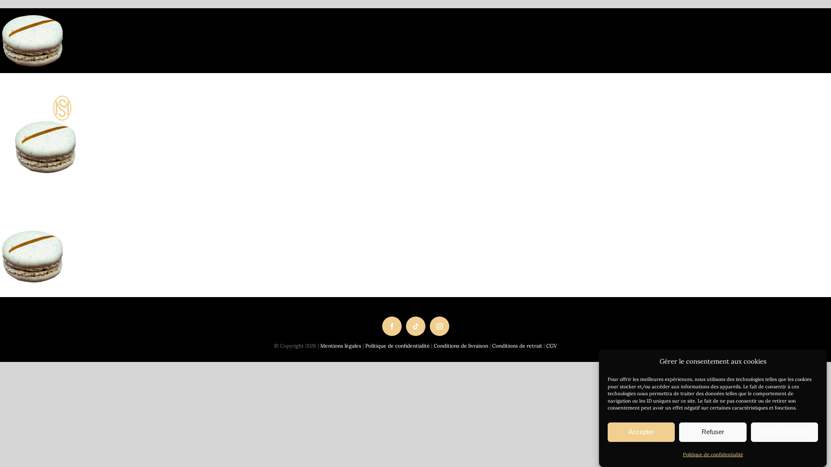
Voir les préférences (784, 431)
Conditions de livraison (461, 345)
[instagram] (439, 326)
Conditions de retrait (517, 345)
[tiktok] (415, 326)
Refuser (713, 431)
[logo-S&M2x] (115, 99)
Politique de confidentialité (713, 454)
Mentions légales (340, 345)
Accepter (641, 431)
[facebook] (392, 326)
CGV (551, 345)
